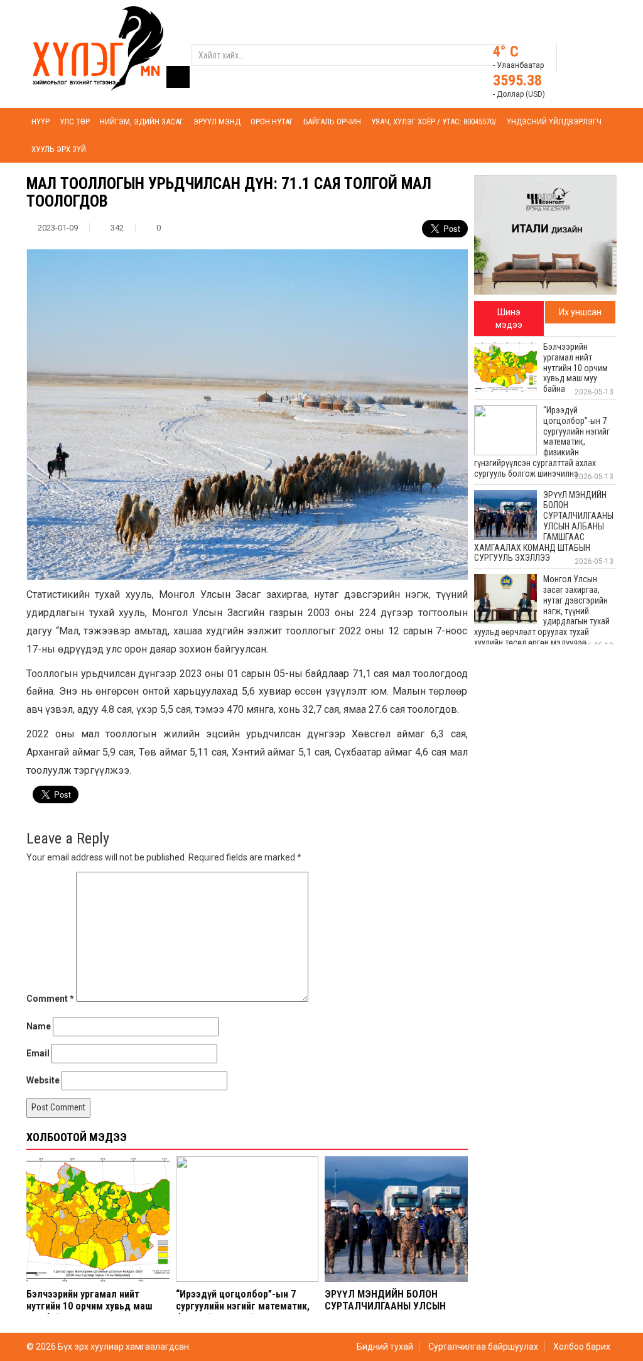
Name (38, 1026)
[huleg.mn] (98, 48)
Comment (50, 999)
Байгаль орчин (332, 121)
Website (43, 1080)
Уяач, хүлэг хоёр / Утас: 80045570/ (434, 121)
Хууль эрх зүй (58, 149)
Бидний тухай (385, 1347)
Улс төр (75, 121)
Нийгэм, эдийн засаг (141, 121)
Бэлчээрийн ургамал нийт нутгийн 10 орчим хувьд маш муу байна (89, 1306)
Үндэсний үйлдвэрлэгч (554, 121)
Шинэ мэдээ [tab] (508, 318)
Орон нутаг (272, 121)
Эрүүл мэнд (216, 121)
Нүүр (40, 121)
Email (38, 1053)
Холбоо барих (581, 1347)
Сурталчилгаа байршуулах (483, 1347)
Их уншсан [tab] (580, 312)
